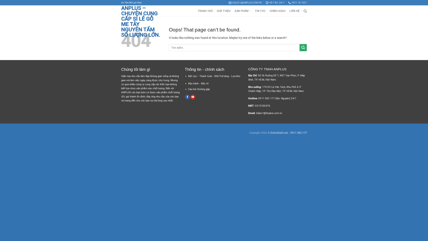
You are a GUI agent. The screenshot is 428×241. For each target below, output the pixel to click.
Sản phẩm (241, 11)
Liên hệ (294, 11)
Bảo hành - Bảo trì (198, 83)
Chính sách (278, 11)
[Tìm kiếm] (305, 11)
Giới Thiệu (224, 11)
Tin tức (260, 11)
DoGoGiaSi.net (280, 132)
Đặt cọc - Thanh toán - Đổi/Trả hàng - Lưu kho (214, 76)
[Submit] (303, 47)
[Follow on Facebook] (187, 97)
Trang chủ (205, 11)
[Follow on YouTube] (192, 97)
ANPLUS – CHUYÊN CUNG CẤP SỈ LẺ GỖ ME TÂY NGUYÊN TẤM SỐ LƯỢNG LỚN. (140, 21)
